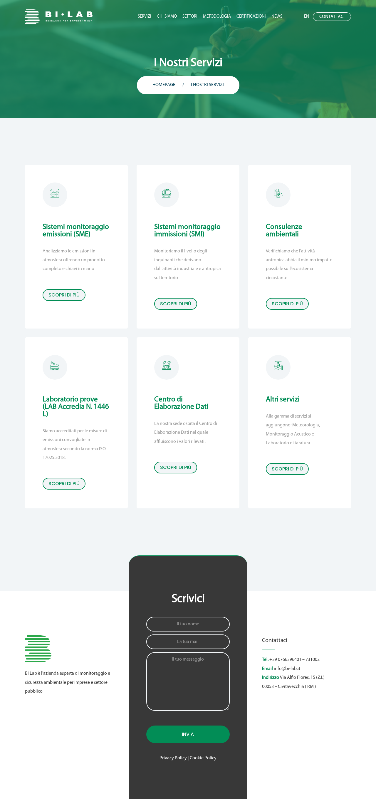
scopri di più (64, 295)
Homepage (163, 85)
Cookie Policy (203, 758)
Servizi (144, 16)
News (276, 16)
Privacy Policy (173, 758)
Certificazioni (251, 16)
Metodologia (217, 16)
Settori (189, 16)
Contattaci (332, 16)
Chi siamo (167, 16)
